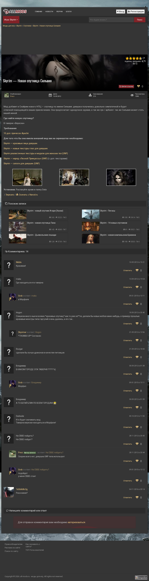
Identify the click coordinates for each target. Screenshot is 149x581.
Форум (59, 12)
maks (34, 296)
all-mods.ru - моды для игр (31, 576)
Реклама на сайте (12, 548)
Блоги (68, 12)
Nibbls (19, 262)
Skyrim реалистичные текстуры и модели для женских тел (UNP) (36, 153)
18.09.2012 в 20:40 (137, 313)
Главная (38, 12)
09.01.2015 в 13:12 (137, 470)
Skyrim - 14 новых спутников (113, 223)
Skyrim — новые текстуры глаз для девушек (26, 148)
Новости (49, 12)
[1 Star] (127, 58)
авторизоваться (76, 522)
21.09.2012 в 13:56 (137, 332)
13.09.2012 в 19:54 (137, 279)
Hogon (38, 332)
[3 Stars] (134, 58)
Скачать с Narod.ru (28, 194)
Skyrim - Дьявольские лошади (41, 235)
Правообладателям (13, 544)
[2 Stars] (130, 58)
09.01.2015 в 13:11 (137, 296)
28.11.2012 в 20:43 (137, 436)
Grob (20, 296)
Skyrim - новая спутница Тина (41, 223)
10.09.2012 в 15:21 (137, 262)
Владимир (36, 382)
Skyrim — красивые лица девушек (20, 143)
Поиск (139, 20)
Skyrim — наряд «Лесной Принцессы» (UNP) (25, 158)
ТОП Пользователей (35, 550)
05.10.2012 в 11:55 (137, 416)
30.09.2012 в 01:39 (137, 399)
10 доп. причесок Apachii (16, 133)
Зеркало (10, 194)
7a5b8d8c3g (22, 489)
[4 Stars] (137, 58)
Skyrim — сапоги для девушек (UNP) (22, 163)
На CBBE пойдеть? (54, 452)
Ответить (127, 270)
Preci (12, 96)
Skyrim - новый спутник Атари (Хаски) (45, 211)
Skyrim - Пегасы (107, 211)
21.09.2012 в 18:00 (137, 349)
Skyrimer (22, 332)
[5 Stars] (140, 58)
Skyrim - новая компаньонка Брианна (118, 235)
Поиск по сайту (11, 551)
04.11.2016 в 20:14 (137, 489)
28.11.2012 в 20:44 (137, 453)
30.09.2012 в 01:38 (137, 366)
